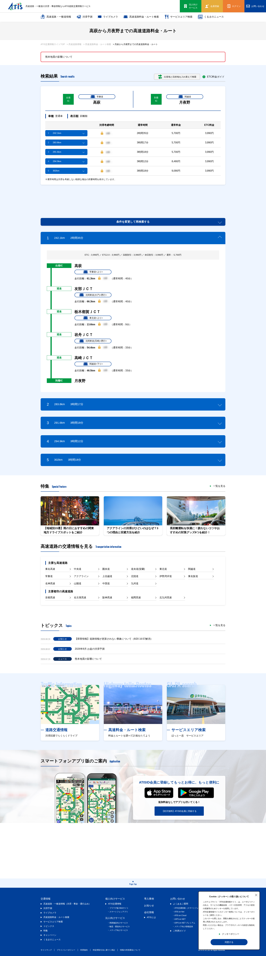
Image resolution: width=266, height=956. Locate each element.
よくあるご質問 (180, 904)
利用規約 (84, 950)
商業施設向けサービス (118, 923)
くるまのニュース (214, 16)
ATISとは (151, 917)
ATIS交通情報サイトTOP (53, 44)
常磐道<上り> (96, 272)
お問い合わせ (177, 898)
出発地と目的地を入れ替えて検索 (180, 77)
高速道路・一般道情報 (58, 16)
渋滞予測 (87, 16)
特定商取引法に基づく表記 (104, 950)
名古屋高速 (80, 597)
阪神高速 (107, 597)
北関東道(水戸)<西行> (96, 295)
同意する (229, 942)
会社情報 (149, 912)
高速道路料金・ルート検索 (144, 16)
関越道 (188, 96)
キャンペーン (49, 935)
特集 (45, 930)
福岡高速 (136, 597)
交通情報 (45, 898)
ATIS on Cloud (180, 915)
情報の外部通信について (130, 950)
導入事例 (149, 898)
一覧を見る (219, 486)
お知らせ (149, 905)
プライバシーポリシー (66, 950)
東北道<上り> (96, 318)
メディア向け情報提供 (183, 926)
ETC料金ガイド (215, 76)
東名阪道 (193, 576)
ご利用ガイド (179, 930)
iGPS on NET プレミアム (184, 923)
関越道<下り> (96, 364)
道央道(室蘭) (138, 569)
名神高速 (50, 583)
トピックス (48, 926)
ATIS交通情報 (114, 904)
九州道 (134, 583)
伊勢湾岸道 (165, 576)
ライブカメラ (110, 16)
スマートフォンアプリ (118, 912)
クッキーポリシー (230, 934)
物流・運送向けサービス (119, 926)
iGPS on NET (179, 919)
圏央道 (106, 569)
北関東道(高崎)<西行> (96, 341)
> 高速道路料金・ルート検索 (97, 44)
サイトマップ (46, 950)
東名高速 (50, 569)
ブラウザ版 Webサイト (119, 908)
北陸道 (134, 576)
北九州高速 (165, 597)
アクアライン (81, 576)
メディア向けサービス (118, 930)
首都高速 (50, 597)
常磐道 (100, 96)
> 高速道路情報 (74, 44)
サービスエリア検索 (181, 16)
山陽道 (77, 583)
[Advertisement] (133, 198)
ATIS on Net (179, 912)
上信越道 (107, 576)
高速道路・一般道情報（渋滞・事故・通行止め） (67, 904)
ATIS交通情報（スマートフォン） (188, 908)
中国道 (106, 583)
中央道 (77, 569)
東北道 (163, 569)
